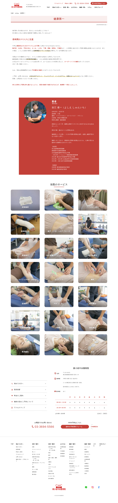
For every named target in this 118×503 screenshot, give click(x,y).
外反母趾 (50, 471)
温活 (86, 473)
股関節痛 (34, 471)
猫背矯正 (87, 466)
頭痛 (33, 446)
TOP (12, 444)
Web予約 (74, 426)
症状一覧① (35, 444)
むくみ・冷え (51, 476)
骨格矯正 (71, 463)
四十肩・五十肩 (36, 454)
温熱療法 (87, 451)
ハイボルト (72, 451)
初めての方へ (18, 383)
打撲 (49, 464)
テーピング (72, 461)
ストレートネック (36, 449)
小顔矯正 (87, 471)
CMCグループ (102, 444)
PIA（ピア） (88, 454)
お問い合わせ (19, 456)
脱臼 (49, 455)
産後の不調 (51, 473)
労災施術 (62, 451)
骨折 (49, 452)
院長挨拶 (17, 389)
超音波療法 (72, 470)
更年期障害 (51, 478)
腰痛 (33, 466)
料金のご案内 (18, 395)
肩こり (33, 451)
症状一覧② (51, 444)
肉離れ (50, 461)
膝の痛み (34, 474)
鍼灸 (86, 449)
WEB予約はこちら (99, 3)
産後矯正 (87, 456)
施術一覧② (88, 444)
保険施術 (62, 453)
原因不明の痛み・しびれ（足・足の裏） (52, 448)
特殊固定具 (72, 454)
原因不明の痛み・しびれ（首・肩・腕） (36, 458)
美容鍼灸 (62, 456)
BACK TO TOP (116, 501)
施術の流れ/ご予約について (23, 401)
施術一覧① (72, 444)
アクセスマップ (19, 407)
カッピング (87, 446)
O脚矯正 (87, 463)
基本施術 (71, 449)
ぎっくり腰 (35, 469)
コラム (94, 444)
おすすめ (62, 444)
